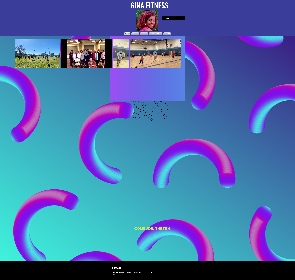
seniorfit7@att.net (155, 272)
